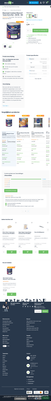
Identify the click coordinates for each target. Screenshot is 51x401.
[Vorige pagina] (23, 211)
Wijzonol (4, 366)
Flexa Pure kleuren (30, 326)
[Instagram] (27, 306)
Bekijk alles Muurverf (7, 18)
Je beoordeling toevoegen (10, 190)
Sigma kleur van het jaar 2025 (32, 328)
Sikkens (28, 343)
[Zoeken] (27, 2)
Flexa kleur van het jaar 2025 (32, 329)
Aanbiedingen (29, 337)
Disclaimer (34, 388)
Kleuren (28, 324)
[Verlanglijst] (44, 3)
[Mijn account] (41, 3)
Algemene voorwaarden (19, 388)
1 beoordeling (11, 17)
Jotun (4, 364)
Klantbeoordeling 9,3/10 (33, 41)
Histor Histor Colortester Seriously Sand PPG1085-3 (9, 233)
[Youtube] (32, 306)
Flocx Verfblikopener (39, 232)
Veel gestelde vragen (7, 321)
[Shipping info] (32, 36)
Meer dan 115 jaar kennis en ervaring (11, 6)
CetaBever (5, 360)
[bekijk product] (12, 252)
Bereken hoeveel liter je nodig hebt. (35, 19)
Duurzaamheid (5, 328)
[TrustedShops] (29, 392)
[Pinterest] (30, 306)
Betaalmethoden (6, 324)
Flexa (4, 359)
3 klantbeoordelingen (41, 139)
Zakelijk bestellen (6, 329)
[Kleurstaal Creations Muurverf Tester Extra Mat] (9, 271)
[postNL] (38, 392)
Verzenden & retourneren (8, 322)
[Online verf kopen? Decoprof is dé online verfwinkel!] (9, 2)
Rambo (4, 371)
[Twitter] (25, 306)
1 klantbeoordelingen (11, 140)
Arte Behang (5, 373)
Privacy (28, 388)
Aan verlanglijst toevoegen (32, 43)
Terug (5, 10)
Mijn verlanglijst (6, 343)
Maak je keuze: (29, 12)
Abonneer (45, 311)
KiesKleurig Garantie (30, 322)
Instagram (32, 370)
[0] (46, 3)
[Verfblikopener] (41, 227)
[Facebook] (23, 306)
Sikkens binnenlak (30, 344)
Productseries (29, 346)
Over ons (4, 326)
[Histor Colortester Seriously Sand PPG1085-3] (10, 227)
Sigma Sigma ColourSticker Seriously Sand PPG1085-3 (25, 233)
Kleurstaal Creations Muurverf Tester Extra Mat (9, 278)
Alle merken (5, 375)
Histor (4, 362)
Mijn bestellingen (6, 339)
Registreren (5, 337)
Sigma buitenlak (29, 341)
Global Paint (5, 369)
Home (8, 10)
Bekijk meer (5, 331)
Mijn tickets (5, 341)
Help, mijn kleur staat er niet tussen (33, 321)
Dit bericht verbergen (20, 398)
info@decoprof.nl (34, 363)
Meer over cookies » (32, 398)
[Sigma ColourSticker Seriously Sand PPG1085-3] (25, 227)
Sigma (27, 339)
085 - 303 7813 (33, 355)
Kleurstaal (20, 17)
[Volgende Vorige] (28, 211)
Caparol (4, 367)
